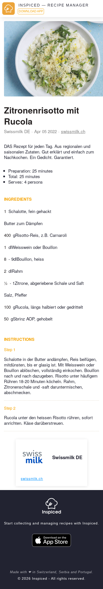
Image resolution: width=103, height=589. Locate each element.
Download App (31, 11)
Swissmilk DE (17, 131)
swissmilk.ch (73, 131)
